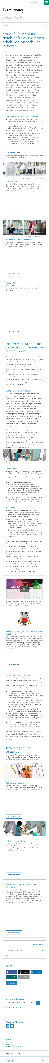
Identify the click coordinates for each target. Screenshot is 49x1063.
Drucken (11, 983)
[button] (11, 972)
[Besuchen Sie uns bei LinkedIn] (7, 1026)
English (33, 2)
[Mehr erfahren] (24, 170)
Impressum (9, 1044)
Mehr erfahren (14, 215)
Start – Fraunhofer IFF (14, 1007)
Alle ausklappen (38, 944)
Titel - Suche (41, 2)
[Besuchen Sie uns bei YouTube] (12, 1026)
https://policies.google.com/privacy (30, 597)
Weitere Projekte (10, 956)
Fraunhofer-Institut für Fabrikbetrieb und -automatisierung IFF (14, 18)
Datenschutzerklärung (14, 1046)
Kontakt (9, 1042)
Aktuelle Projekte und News (14, 950)
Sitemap (8, 1040)
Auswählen (38, 1003)
